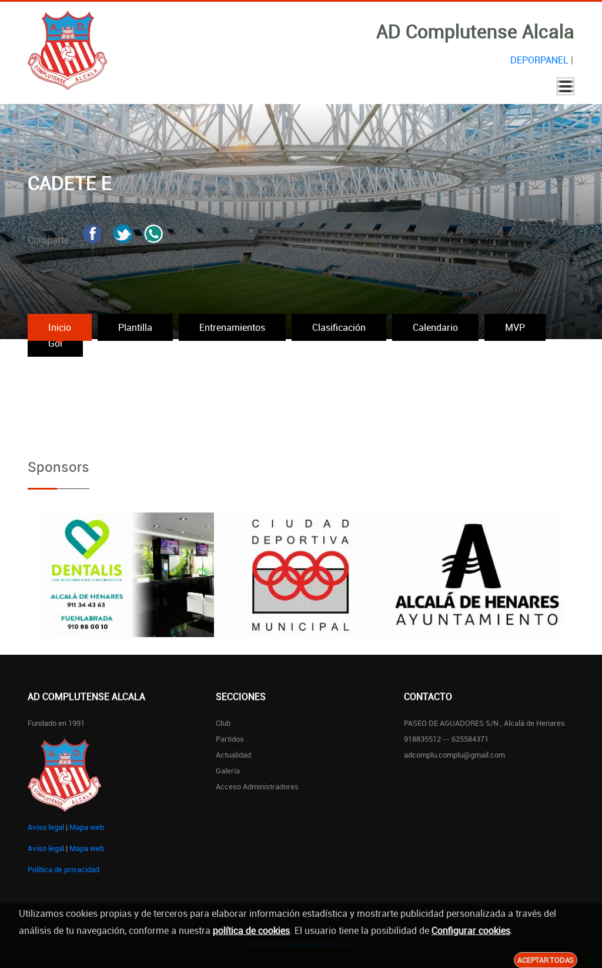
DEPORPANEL (539, 59)
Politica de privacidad (63, 869)
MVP (515, 327)
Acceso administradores (257, 786)
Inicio (59, 327)
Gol (55, 343)
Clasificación (339, 327)
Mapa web (86, 827)
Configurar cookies (471, 930)
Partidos (230, 738)
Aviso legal (46, 827)
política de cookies (251, 930)
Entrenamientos (232, 327)
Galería (228, 770)
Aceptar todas (545, 959)
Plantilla (135, 327)
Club (223, 723)
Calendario (435, 327)
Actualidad (233, 754)
